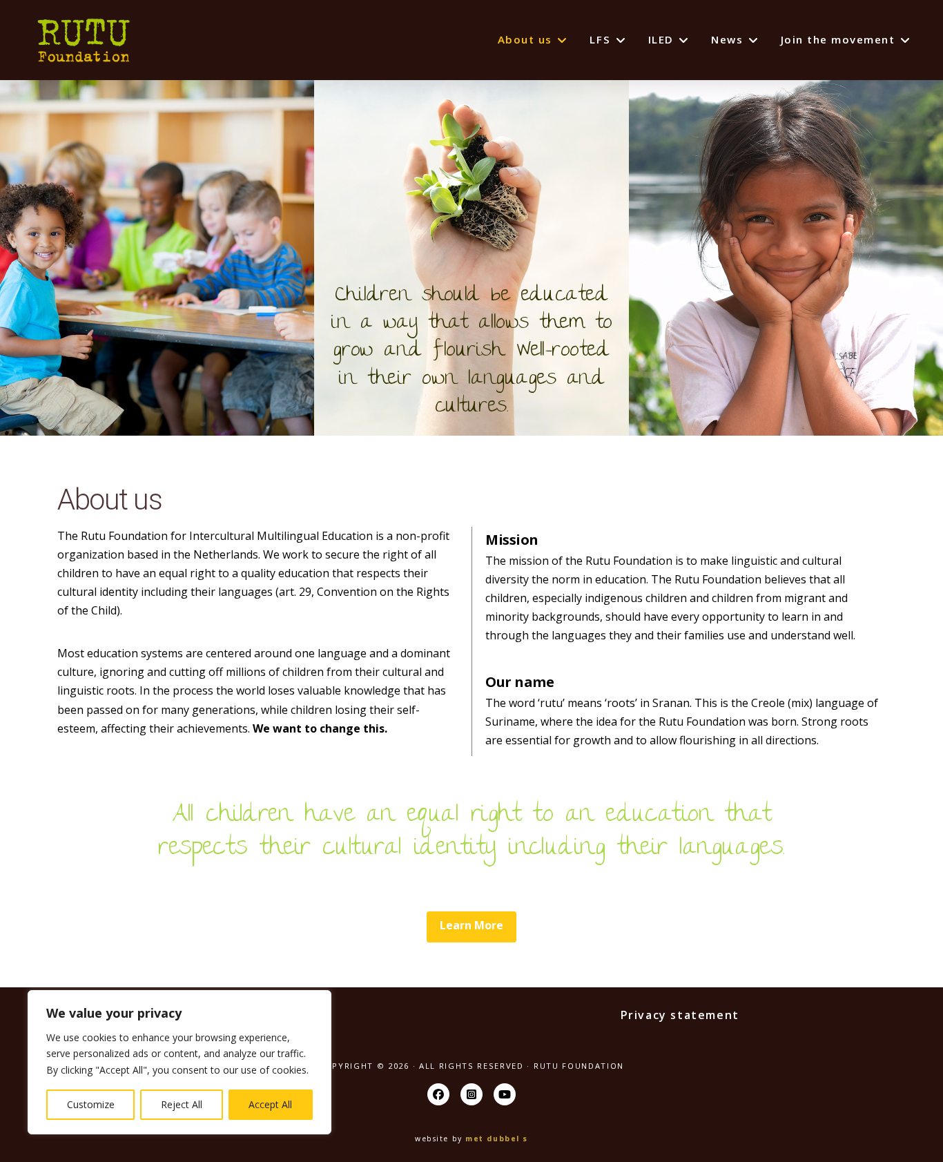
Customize (91, 1104)
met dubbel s (496, 1138)
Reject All (181, 1104)
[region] (179, 1062)
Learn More (471, 925)
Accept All (270, 1104)
